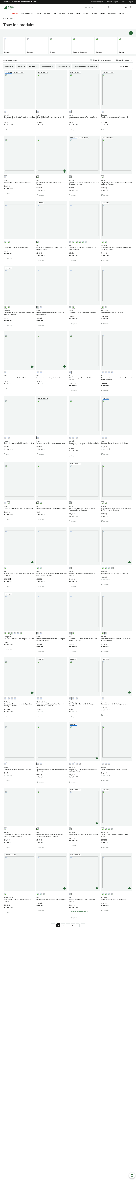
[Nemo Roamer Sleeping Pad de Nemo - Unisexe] (19, 165)
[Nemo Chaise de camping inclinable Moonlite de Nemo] (19, 425)
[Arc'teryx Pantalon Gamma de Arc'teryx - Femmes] (116, 882)
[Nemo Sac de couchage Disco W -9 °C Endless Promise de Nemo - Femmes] (84, 492)
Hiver (78, 13)
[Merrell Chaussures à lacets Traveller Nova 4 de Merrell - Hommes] (51, 752)
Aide (123, 1)
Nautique (62, 13)
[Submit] (108, 7)
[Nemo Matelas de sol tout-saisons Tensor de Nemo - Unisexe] (84, 100)
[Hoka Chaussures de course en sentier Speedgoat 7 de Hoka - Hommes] (51, 622)
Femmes (94, 13)
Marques (121, 13)
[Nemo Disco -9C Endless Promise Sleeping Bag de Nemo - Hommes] (51, 100)
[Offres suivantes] (131, 33)
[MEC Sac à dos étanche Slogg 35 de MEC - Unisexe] (51, 360)
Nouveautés (111, 13)
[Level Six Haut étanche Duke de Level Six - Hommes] (116, 556)
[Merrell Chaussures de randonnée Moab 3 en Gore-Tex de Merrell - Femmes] (84, 166)
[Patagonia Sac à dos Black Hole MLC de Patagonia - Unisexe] (116, 818)
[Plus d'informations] (88, 912)
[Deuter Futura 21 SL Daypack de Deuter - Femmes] (19, 751)
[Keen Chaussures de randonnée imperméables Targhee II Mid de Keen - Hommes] (51, 818)
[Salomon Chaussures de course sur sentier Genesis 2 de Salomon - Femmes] (116, 231)
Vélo (54, 13)
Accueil (5, 18)
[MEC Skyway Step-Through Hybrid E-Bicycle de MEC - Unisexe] (19, 557)
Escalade (47, 13)
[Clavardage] (132, 1176)
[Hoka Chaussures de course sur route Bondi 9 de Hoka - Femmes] (84, 231)
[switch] (95, 60)
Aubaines (15, 13)
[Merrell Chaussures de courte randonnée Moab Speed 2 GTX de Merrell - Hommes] (116, 492)
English (131, 1)
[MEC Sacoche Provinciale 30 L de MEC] (19, 360)
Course (39, 13)
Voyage (70, 13)
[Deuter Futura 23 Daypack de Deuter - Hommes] (116, 751)
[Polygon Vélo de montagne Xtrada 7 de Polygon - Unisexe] (84, 361)
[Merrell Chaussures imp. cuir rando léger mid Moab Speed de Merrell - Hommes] (19, 818)
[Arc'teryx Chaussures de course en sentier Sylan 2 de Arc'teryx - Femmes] (84, 752)
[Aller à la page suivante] (83, 925)
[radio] (5, 111)
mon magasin (106, 60)
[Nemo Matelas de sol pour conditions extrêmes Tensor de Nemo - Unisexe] (116, 166)
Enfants (102, 13)
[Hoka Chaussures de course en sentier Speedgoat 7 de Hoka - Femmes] (84, 622)
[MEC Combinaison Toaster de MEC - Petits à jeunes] (51, 882)
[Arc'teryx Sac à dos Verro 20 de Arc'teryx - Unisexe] (116, 686)
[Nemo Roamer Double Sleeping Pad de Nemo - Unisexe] (84, 557)
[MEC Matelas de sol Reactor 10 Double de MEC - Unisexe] (84, 886)
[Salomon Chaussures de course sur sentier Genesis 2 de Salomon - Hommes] (19, 296)
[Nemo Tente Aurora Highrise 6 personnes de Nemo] (51, 425)
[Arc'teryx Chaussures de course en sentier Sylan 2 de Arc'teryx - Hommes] (19, 687)
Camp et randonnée (27, 13)
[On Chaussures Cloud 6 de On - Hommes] (19, 230)
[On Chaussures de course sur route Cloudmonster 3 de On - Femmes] (116, 361)
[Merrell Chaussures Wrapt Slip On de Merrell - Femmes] (51, 491)
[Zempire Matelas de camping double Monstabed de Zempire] (116, 100)
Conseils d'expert (112, 1)
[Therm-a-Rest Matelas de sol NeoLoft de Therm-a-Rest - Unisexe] (19, 883)
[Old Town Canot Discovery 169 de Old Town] (116, 295)
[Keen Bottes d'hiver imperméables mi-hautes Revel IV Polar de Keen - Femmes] (51, 557)
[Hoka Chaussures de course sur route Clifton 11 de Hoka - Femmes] (51, 296)
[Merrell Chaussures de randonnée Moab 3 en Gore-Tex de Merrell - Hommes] (19, 100)
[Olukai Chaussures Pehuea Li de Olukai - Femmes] (84, 295)
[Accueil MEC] (9, 7)
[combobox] (103, 7)
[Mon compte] (131, 7)
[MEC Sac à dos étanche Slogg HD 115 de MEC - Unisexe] (51, 166)
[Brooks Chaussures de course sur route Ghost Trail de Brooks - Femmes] (116, 622)
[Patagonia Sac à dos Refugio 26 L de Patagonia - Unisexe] (19, 621)
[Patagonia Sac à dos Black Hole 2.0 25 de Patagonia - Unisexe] (84, 687)
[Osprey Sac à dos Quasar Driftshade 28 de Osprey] (116, 425)
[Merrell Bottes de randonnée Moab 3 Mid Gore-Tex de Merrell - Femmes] (51, 231)
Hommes (85, 13)
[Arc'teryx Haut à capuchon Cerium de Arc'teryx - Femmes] (84, 817)
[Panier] (126, 7)
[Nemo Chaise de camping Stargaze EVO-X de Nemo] (19, 491)
